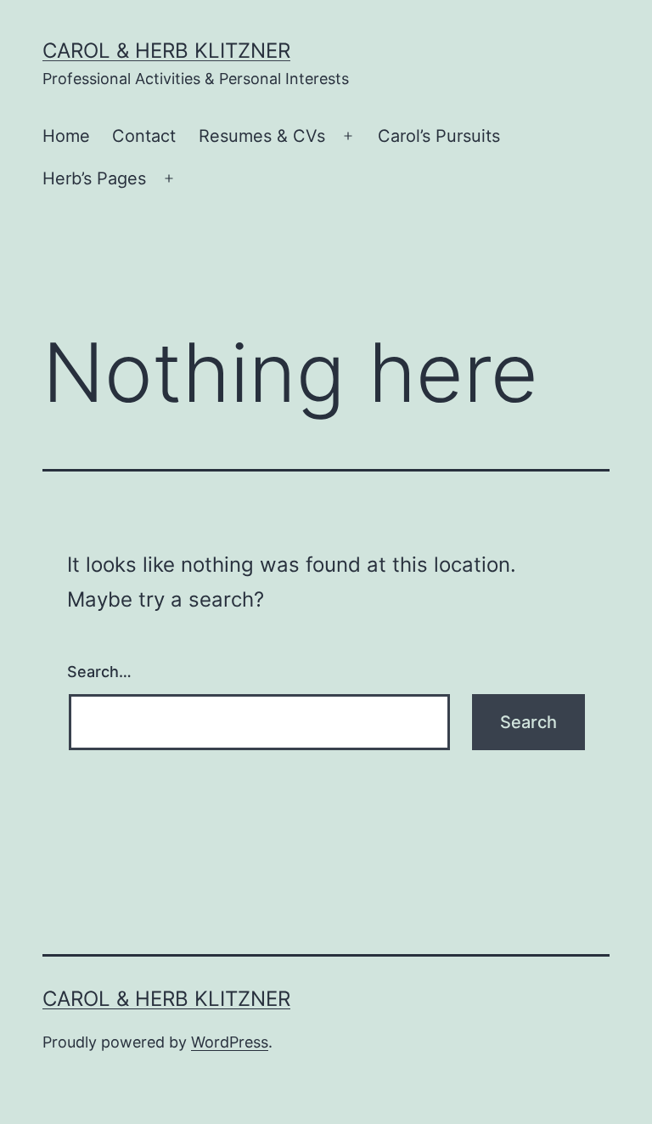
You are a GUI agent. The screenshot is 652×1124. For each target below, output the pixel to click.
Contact (144, 136)
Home (66, 136)
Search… (99, 672)
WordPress (229, 1042)
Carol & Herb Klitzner (166, 50)
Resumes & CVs (262, 136)
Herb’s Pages (94, 178)
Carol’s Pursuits (439, 136)
